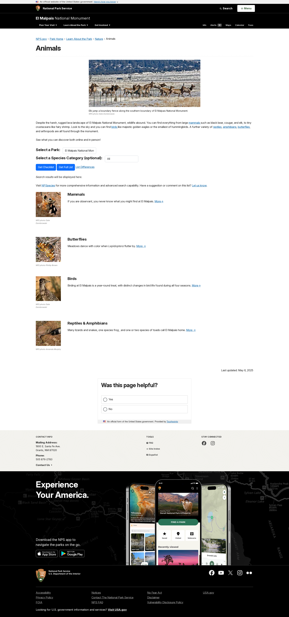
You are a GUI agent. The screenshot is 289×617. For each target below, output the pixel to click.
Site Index (154, 448)
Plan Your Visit (47, 25)
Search (227, 8)
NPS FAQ (97, 602)
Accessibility (43, 592)
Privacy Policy (44, 597)
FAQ (150, 442)
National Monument (63, 18)
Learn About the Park (75, 25)
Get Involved (101, 25)
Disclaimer (153, 597)
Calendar (239, 25)
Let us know (199, 185)
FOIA (39, 602)
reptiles (217, 127)
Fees (250, 25)
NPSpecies (48, 185)
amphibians (229, 127)
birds (114, 127)
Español (153, 454)
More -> (141, 246)
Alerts (215, 25)
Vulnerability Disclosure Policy (165, 602)
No (110, 409)
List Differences (85, 167)
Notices (96, 592)
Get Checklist (46, 167)
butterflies (244, 127)
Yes (111, 399)
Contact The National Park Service (112, 597)
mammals (195, 122)
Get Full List (66, 167)
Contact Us (43, 465)
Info (204, 25)
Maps (228, 25)
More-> (159, 201)
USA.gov (208, 592)
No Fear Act (154, 592)
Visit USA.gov (117, 609)
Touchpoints (172, 421)
